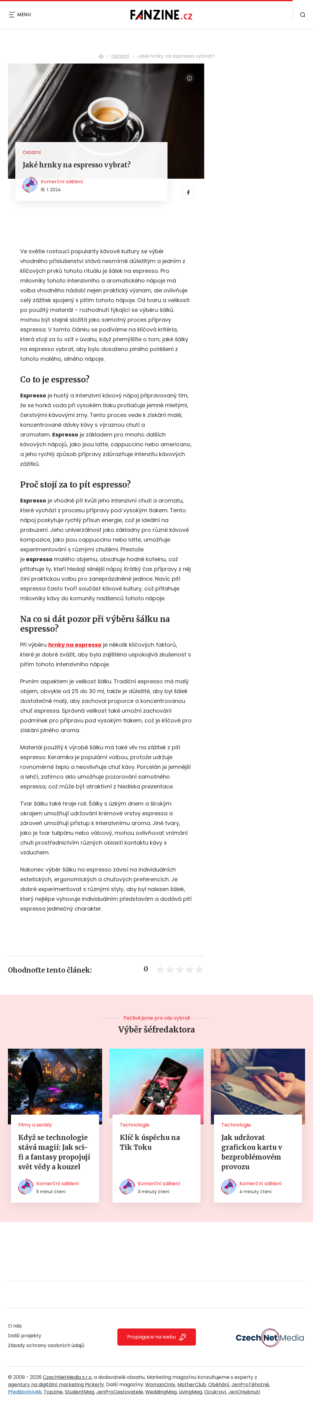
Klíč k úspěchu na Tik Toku (150, 1142)
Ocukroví (215, 1391)
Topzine (53, 1391)
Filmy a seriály (35, 1124)
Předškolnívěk (25, 1391)
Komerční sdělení (62, 181)
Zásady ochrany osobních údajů (46, 1345)
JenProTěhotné (250, 1384)
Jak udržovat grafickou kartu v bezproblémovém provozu (251, 1152)
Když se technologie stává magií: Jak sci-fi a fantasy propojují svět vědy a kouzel (54, 1152)
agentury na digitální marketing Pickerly (56, 1384)
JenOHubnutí (244, 1391)
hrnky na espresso (74, 645)
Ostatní (120, 56)
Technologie (134, 1124)
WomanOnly (160, 1384)
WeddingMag (161, 1391)
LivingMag (190, 1391)
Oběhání (218, 1384)
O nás (15, 1325)
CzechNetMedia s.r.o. (68, 1377)
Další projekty (24, 1335)
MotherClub (191, 1384)
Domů (101, 56)
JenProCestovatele (119, 1391)
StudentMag (79, 1391)
